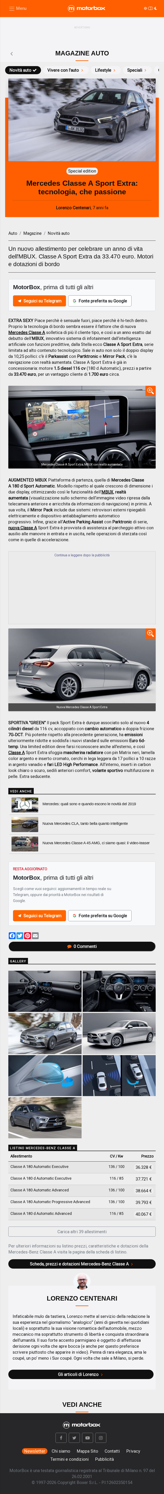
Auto (12, 233)
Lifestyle (103, 70)
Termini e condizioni (69, 1459)
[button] (61, 1438)
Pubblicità (104, 1459)
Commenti (85, 946)
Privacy (133, 1451)
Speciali (134, 70)
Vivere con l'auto (63, 70)
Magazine (32, 233)
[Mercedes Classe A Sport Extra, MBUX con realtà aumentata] (82, 427)
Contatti (112, 1451)
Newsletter (34, 1451)
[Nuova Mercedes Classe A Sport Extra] (82, 669)
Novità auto (20, 70)
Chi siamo (61, 1451)
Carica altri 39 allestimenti (82, 1231)
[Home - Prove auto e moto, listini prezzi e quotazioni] (87, 8)
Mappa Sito (87, 1451)
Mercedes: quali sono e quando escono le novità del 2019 (89, 804)
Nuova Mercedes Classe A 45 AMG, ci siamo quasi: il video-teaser (96, 843)
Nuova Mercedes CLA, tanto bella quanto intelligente (85, 823)
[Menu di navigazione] (17, 8)
